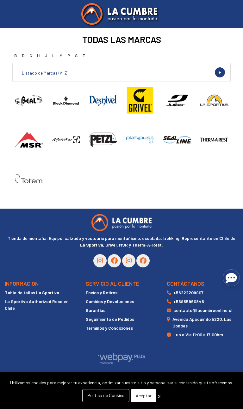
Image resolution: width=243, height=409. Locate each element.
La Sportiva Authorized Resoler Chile (36, 305)
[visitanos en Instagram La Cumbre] (100, 260)
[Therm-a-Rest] (214, 139)
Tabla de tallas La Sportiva (32, 292)
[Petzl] (103, 139)
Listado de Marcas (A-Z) (45, 73)
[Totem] (28, 179)
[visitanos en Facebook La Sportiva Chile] (143, 260)
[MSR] (28, 139)
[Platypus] (140, 139)
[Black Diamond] (65, 100)
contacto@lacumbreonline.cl (203, 310)
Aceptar (144, 395)
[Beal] (28, 100)
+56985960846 (188, 301)
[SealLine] (177, 139)
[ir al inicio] (121, 222)
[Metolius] (65, 139)
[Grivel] (140, 100)
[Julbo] (177, 100)
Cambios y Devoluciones (110, 301)
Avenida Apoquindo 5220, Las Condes (201, 322)
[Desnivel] (103, 100)
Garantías (95, 310)
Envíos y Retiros (101, 292)
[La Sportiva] (214, 100)
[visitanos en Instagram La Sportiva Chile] (128, 260)
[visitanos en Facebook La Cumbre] (114, 260)
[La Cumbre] (119, 14)
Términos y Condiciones (109, 328)
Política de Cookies (105, 395)
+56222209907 (188, 292)
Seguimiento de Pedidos (110, 319)
